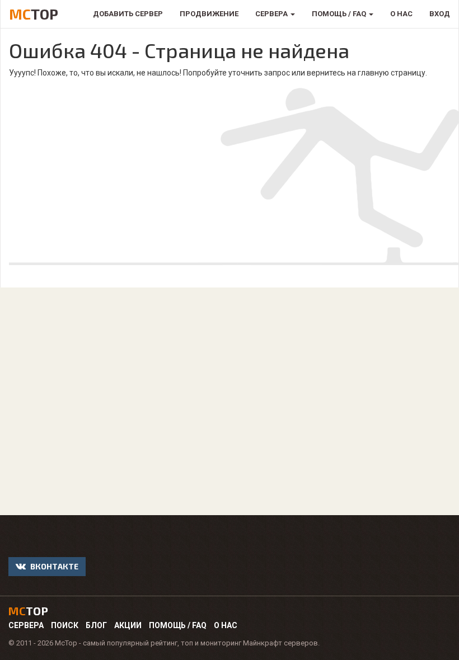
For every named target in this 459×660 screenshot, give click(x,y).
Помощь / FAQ (178, 625)
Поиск (64, 625)
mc (28, 610)
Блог (96, 625)
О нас (225, 625)
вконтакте (53, 566)
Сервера (26, 625)
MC (33, 13)
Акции (128, 625)
